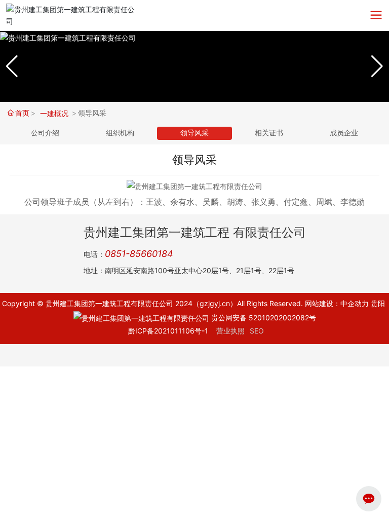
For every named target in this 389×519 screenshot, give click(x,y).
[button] (377, 66)
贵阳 (378, 303)
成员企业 (344, 133)
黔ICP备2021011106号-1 (168, 330)
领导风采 (194, 133)
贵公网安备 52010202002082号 (262, 317)
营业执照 (230, 330)
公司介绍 (45, 133)
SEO (257, 330)
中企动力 (354, 303)
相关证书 (269, 133)
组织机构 (120, 133)
